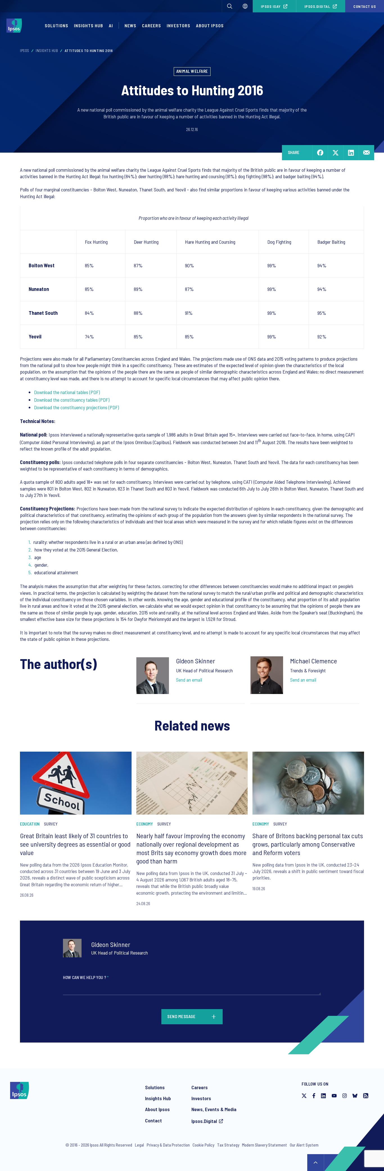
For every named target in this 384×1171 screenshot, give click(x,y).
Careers (151, 25)
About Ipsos (210, 25)
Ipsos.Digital (317, 6)
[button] (229, 6)
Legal (139, 1144)
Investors (178, 25)
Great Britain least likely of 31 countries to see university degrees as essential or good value (75, 843)
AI (111, 25)
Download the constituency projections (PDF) (76, 407)
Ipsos (24, 50)
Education (30, 823)
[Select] (245, 6)
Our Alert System (304, 1144)
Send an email (189, 680)
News (130, 25)
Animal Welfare (192, 71)
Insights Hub (88, 25)
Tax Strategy (228, 1144)
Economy (144, 823)
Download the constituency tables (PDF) (71, 400)
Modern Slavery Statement (264, 1144)
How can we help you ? (86, 977)
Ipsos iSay (271, 6)
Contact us (364, 6)
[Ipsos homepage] (15, 26)
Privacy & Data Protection (168, 1144)
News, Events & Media (213, 1109)
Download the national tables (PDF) (67, 392)
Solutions (56, 25)
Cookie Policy (203, 1144)
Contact (153, 1120)
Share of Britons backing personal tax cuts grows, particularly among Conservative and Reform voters (307, 843)
